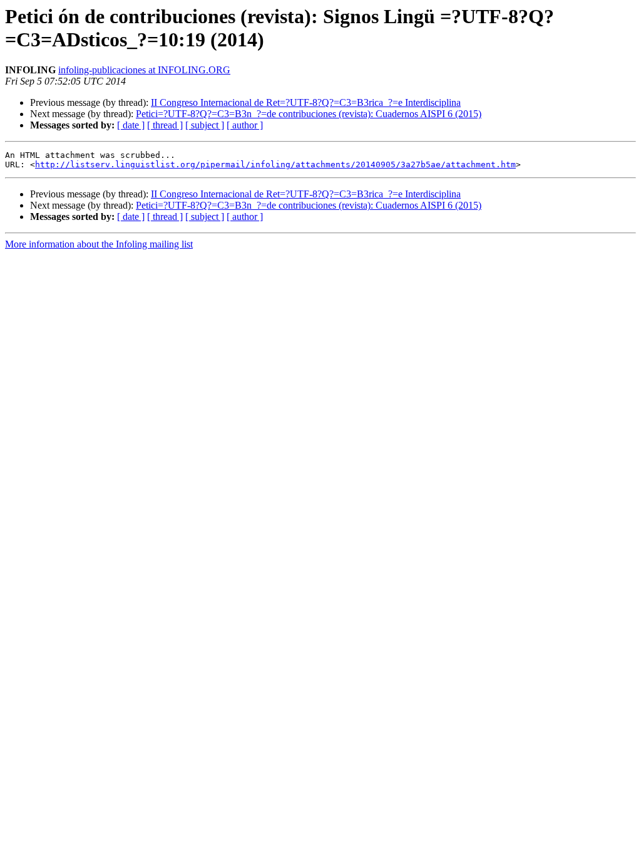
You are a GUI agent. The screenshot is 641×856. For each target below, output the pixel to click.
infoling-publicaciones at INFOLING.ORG (144, 70)
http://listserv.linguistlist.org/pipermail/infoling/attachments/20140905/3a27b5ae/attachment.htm (275, 164)
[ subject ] (204, 125)
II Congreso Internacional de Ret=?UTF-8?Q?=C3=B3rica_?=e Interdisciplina (306, 102)
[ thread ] (165, 125)
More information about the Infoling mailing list (99, 244)
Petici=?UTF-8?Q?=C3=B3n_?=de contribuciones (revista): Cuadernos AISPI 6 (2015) (308, 113)
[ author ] (245, 125)
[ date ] (131, 125)
